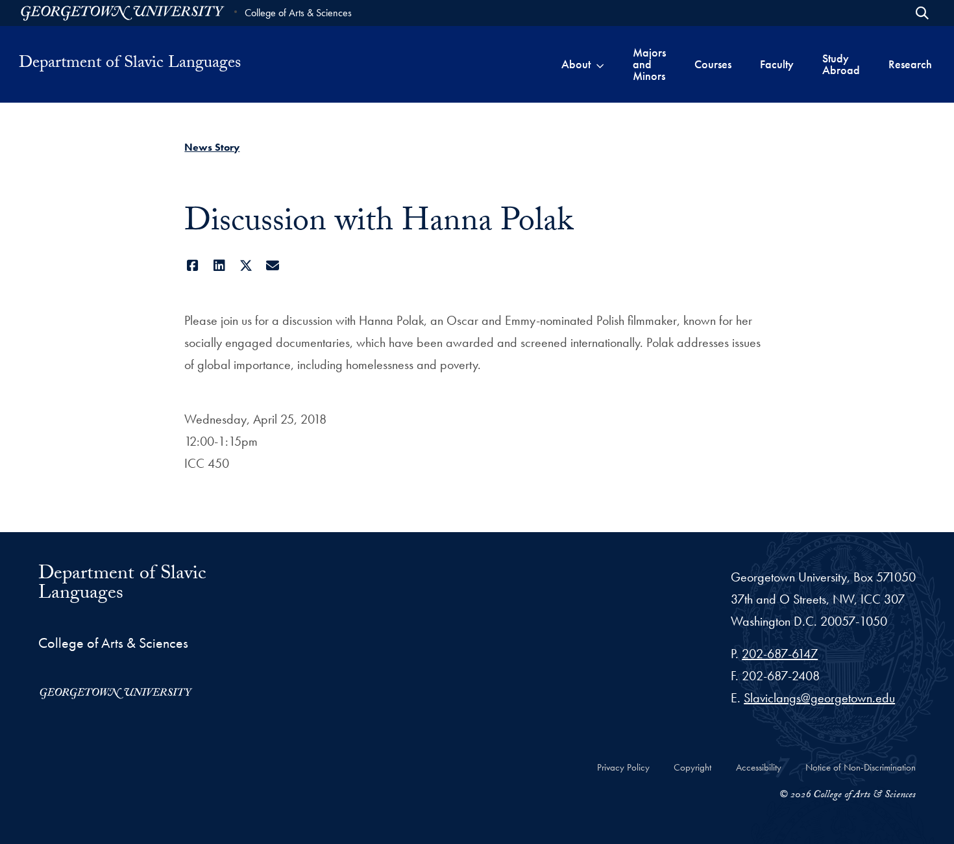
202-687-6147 (780, 653)
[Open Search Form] (922, 13)
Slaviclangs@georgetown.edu (819, 697)
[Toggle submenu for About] (600, 64)
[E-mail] (272, 265)
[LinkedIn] (219, 265)
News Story (211, 147)
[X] (246, 265)
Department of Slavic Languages (130, 64)
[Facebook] (192, 265)
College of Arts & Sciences (298, 12)
